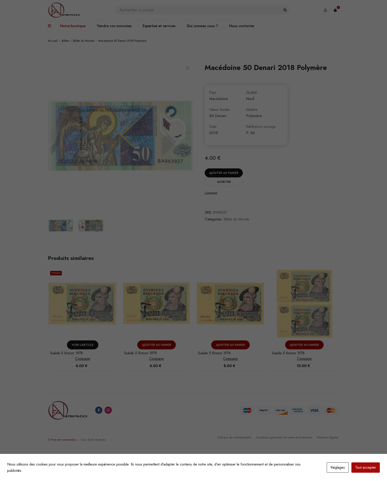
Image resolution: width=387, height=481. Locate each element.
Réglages (338, 467)
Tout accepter (365, 467)
